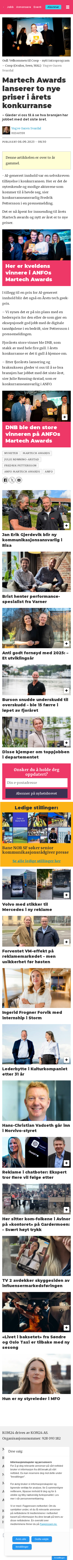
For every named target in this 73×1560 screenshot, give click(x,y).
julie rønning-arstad (21, 459)
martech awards (36, 453)
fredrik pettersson (20, 465)
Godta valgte (42, 1539)
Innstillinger (59, 1558)
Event (38, 7)
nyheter (11, 453)
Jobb (10, 7)
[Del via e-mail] (19, 480)
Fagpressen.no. (48, 1524)
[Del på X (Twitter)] (12, 480)
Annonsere (23, 7)
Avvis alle (21, 1539)
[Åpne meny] (68, 7)
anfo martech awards (22, 471)
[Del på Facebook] (5, 480)
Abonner (53, 7)
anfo (49, 471)
